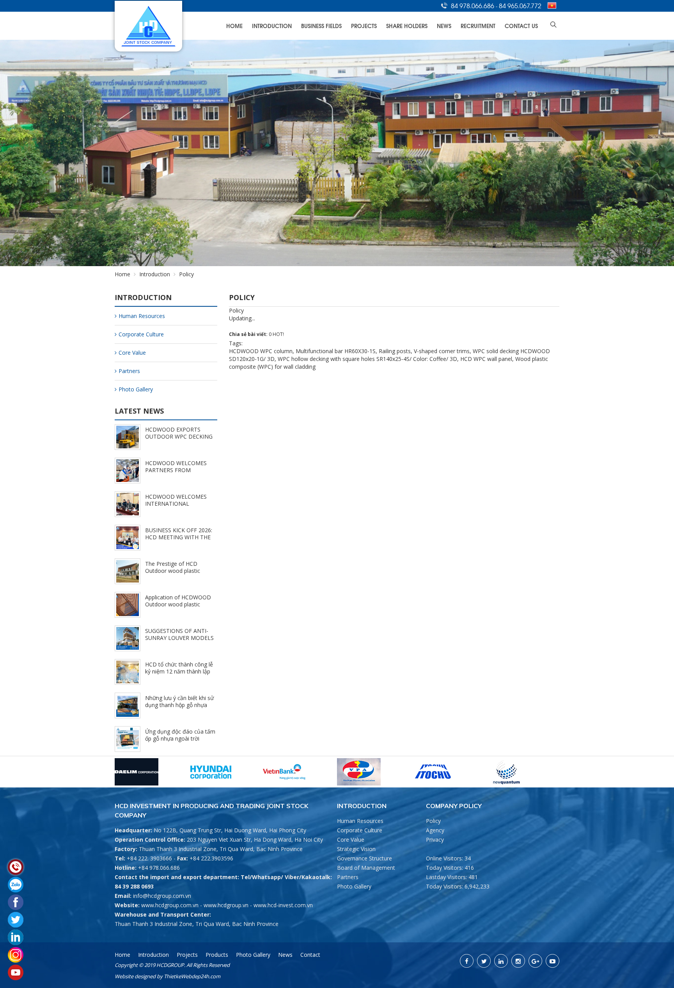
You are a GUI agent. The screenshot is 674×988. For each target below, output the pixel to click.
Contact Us (521, 25)
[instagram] (518, 961)
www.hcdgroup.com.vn (170, 905)
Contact (310, 954)
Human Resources (142, 316)
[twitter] (484, 961)
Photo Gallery (136, 389)
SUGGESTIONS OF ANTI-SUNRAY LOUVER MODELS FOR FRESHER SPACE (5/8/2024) (179, 641)
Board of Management (366, 867)
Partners (129, 371)
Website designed (135, 976)
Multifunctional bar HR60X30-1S (336, 351)
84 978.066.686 (473, 5)
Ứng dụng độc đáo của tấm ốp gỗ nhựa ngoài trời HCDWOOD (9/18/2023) (180, 738)
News (444, 25)
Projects (364, 25)
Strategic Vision (356, 849)
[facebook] (467, 961)
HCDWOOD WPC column (261, 351)
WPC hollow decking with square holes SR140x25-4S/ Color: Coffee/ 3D (367, 359)
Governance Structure (364, 858)
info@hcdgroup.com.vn (162, 895)
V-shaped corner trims (442, 351)
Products (217, 954)
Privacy (435, 839)
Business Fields (321, 25)
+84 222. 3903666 (149, 858)
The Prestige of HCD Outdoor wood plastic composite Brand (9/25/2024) (172, 574)
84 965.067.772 (520, 5)
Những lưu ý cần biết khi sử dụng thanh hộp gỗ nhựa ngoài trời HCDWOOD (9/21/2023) (179, 708)
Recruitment (478, 25)
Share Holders (406, 25)
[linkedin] (501, 961)
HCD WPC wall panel (486, 359)
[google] (535, 961)
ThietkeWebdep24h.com (192, 976)
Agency (435, 830)
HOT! (278, 334)
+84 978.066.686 (159, 867)
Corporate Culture (141, 334)
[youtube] (552, 961)
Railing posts (395, 351)
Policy (433, 821)
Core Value (132, 352)
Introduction (272, 25)
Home (234, 25)
